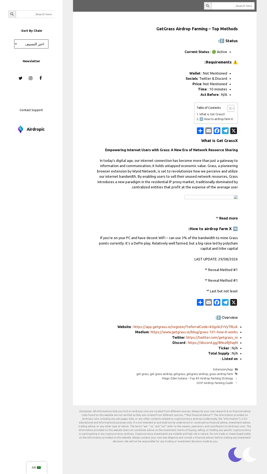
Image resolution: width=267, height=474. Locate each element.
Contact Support (31, 110)
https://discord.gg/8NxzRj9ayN (213, 343)
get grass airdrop (161, 374)
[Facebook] (40, 78)
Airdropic (36, 129)
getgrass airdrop (197, 374)
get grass (142, 374)
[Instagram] (30, 78)
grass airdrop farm (221, 374)
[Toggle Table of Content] (228, 108)
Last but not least (224, 291)
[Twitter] (20, 78)
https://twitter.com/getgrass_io (212, 337)
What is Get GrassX (212, 114)
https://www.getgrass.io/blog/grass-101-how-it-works (194, 332)
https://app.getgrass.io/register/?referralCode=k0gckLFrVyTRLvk (186, 327)
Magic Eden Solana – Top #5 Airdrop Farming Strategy (197, 378)
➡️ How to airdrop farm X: (216, 119)
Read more (228, 218)
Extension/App (223, 369)
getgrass (179, 374)
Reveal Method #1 (223, 270)
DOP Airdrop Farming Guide (214, 383)
